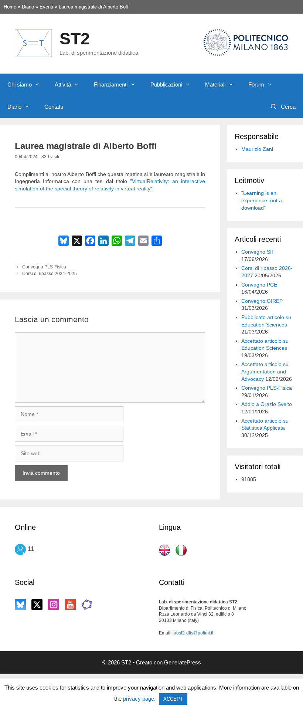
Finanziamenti (110, 84)
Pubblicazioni (166, 84)
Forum (256, 84)
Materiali (215, 84)
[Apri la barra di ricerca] (283, 107)
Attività (63, 84)
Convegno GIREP (262, 301)
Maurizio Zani (257, 149)
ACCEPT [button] (173, 699)
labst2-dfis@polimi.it (193, 633)
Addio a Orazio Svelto (266, 404)
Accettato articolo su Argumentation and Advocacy (265, 371)
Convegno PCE (259, 285)
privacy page (138, 698)
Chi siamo (19, 84)
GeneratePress (182, 662)
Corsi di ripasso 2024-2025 (49, 273)
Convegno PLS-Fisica (44, 267)
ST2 (74, 38)
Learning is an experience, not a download (261, 200)
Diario (14, 107)
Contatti (53, 107)
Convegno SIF (258, 252)
